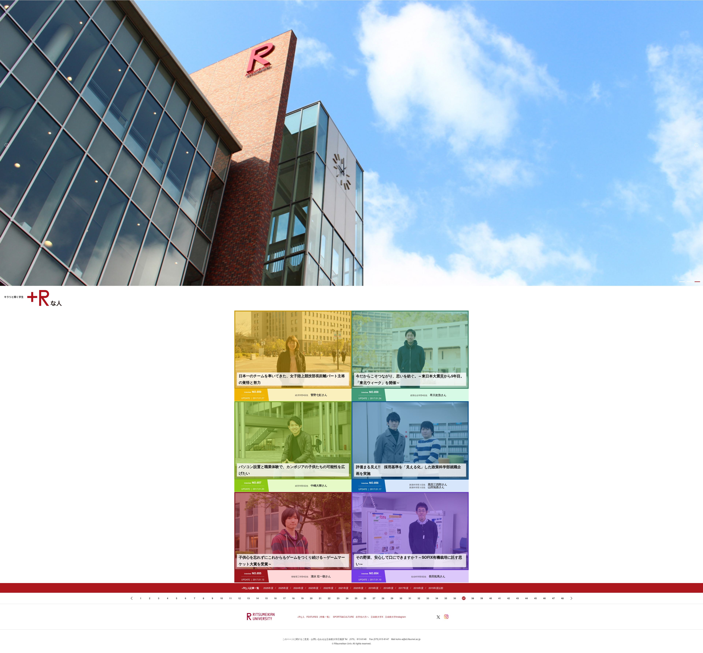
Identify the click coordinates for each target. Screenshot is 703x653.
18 (293, 598)
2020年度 (358, 588)
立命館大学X (377, 616)
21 (320, 598)
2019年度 (373, 588)
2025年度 (283, 588)
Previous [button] (7, 145)
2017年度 (403, 588)
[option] (351, 143)
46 (544, 598)
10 (221, 598)
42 (508, 598)
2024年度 (298, 588)
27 (374, 598)
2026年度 (268, 588)
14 (257, 598)
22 (329, 598)
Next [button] (696, 145)
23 (338, 598)
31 (410, 598)
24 (347, 598)
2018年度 (388, 588)
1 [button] (682, 281)
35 (446, 598)
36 (454, 598)
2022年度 (328, 588)
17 (284, 598)
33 (428, 598)
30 (401, 598)
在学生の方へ (362, 616)
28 (383, 598)
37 (463, 598)
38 (472, 598)
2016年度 (418, 588)
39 (481, 598)
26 (365, 598)
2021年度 (343, 588)
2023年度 (313, 588)
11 (230, 598)
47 (553, 598)
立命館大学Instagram (395, 616)
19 (302, 598)
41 (499, 598)
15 (266, 598)
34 (437, 598)
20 (311, 598)
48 (562, 598)
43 (517, 598)
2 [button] (689, 281)
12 (239, 598)
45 (535, 598)
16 (275, 598)
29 (392, 598)
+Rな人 (301, 616)
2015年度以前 (436, 588)
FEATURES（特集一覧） (318, 616)
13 (248, 598)
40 (490, 598)
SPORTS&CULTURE (343, 616)
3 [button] (697, 281)
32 (419, 598)
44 (526, 598)
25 (356, 598)
